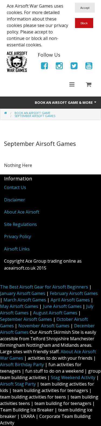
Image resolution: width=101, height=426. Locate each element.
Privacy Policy (17, 236)
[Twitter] (74, 66)
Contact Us (15, 187)
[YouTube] (89, 66)
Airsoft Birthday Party (22, 364)
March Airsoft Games (25, 300)
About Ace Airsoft (21, 212)
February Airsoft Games (74, 293)
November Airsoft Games (43, 326)
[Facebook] (44, 66)
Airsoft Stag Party (18, 384)
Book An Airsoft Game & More (64, 102)
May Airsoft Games (19, 306)
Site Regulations (20, 224)
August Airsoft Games (55, 313)
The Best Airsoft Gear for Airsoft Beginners (44, 287)
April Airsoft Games (70, 300)
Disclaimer (14, 200)
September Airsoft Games (26, 319)
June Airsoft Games (62, 306)
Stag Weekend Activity (73, 377)
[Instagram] (59, 66)
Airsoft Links (17, 249)
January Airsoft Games (22, 293)
